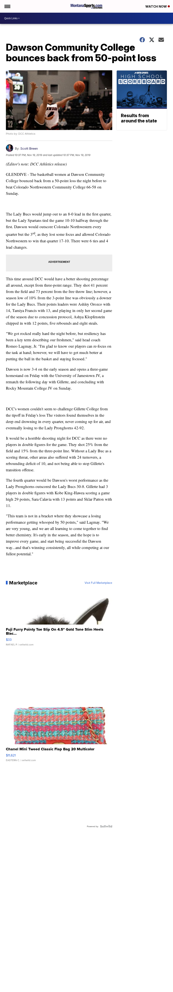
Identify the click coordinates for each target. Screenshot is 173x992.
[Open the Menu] (7, 6)
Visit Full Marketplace (98, 582)
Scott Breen (29, 148)
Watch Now (156, 6)
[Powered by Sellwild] (106, 826)
